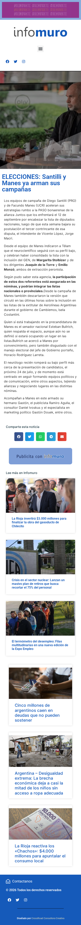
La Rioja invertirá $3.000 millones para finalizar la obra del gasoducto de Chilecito (39, 522)
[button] (40, 49)
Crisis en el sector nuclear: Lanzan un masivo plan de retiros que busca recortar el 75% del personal (38, 583)
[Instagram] (23, 61)
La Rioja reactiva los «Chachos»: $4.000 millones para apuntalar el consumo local (40, 853)
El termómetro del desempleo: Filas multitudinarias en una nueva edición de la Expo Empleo (40, 645)
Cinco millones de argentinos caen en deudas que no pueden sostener (37, 713)
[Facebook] (7, 61)
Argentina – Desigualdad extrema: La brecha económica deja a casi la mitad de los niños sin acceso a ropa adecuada (39, 783)
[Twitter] (15, 61)
